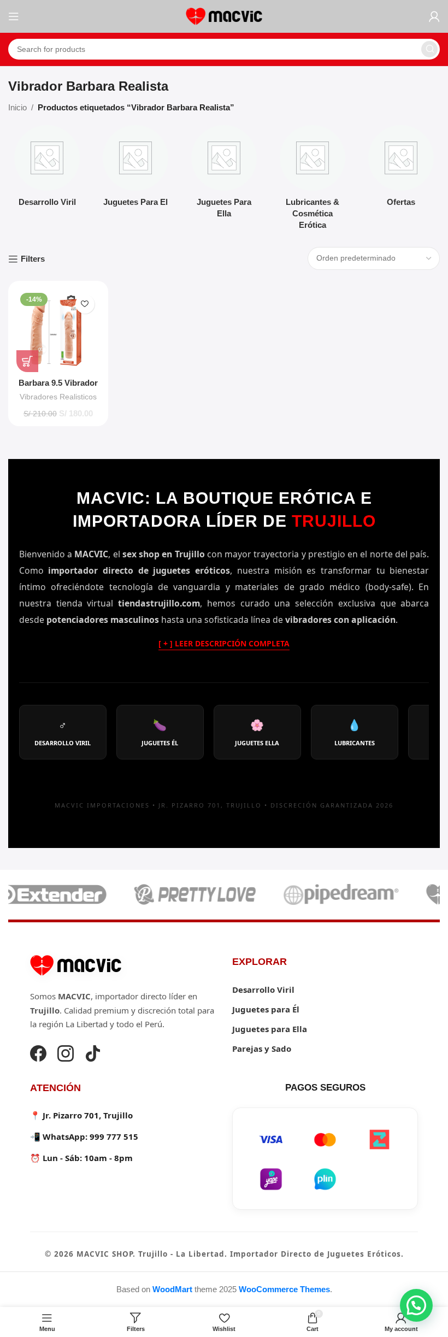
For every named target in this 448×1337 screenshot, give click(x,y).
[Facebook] (38, 1055)
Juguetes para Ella (269, 1028)
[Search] (429, 49)
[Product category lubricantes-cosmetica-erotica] (312, 180)
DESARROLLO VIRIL (62, 732)
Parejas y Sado (261, 1048)
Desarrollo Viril (263, 989)
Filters (33, 258)
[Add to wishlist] (85, 304)
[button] (416, 1305)
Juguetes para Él (265, 1009)
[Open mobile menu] (14, 16)
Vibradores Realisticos (58, 396)
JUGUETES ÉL (160, 732)
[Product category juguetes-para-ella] (224, 175)
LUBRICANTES (354, 732)
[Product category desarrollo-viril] (47, 169)
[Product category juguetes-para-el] (135, 169)
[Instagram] (65, 1055)
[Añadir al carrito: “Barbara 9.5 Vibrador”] (27, 361)
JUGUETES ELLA (257, 732)
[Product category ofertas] (401, 169)
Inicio (17, 107)
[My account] (434, 16)
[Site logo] (224, 15)
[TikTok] (93, 1055)
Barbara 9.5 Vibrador (58, 382)
